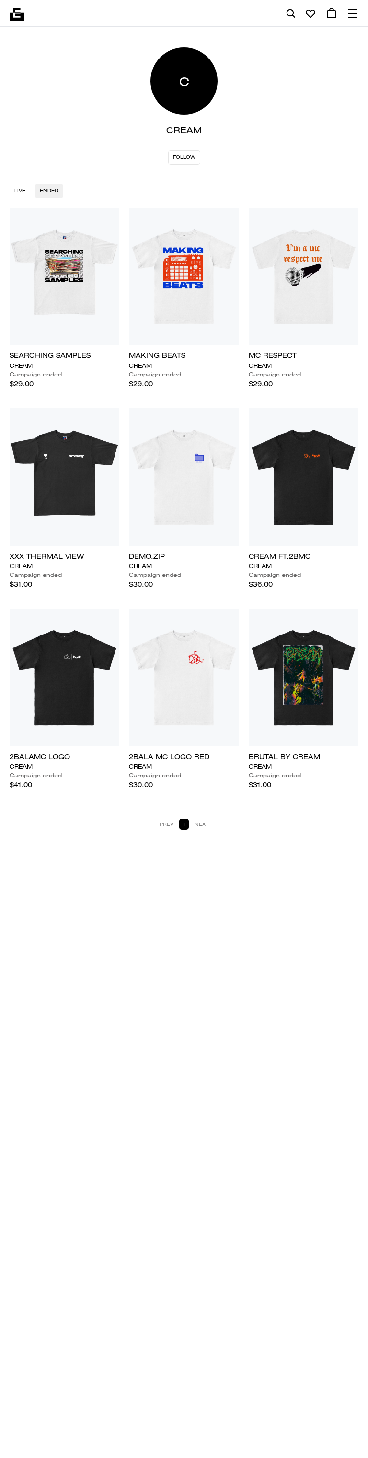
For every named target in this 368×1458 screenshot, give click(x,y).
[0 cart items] (331, 13)
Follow (184, 157)
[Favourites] (310, 13)
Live (19, 191)
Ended (49, 191)
